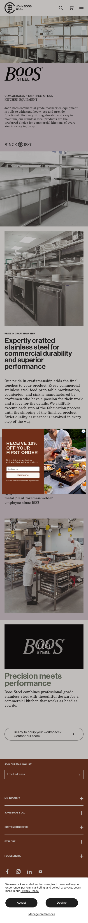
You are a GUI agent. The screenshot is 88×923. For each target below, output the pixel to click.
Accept (21, 902)
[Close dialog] (83, 431)
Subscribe (23, 475)
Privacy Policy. (30, 891)
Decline (62, 902)
